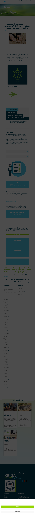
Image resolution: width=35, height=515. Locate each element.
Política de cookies (15, 513)
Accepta (17, 506)
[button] (33, 500)
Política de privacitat (19, 513)
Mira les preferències (18, 511)
